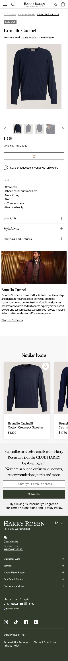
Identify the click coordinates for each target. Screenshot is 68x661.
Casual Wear (26, 14)
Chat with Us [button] (11, 541)
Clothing (10, 14)
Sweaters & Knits (48, 14)
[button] (5, 4)
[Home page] (34, 4)
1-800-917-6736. (13, 549)
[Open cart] (63, 4)
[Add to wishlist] (45, 366)
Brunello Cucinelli (21, 31)
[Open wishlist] (56, 4)
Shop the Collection (12, 320)
